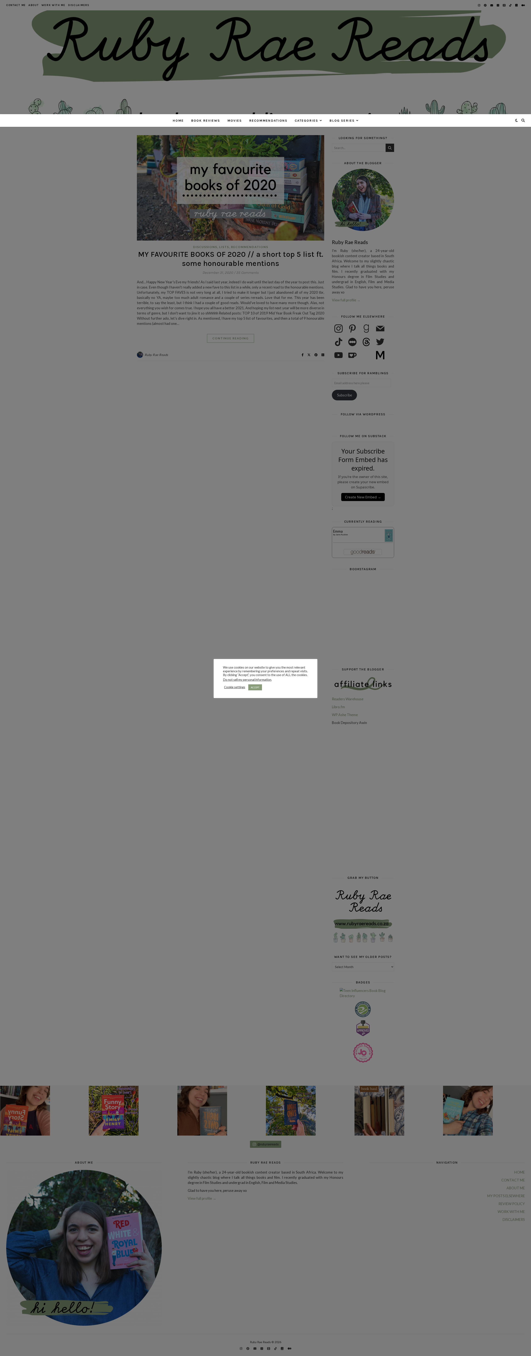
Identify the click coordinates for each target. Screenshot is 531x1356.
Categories (306, 120)
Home (178, 120)
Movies (234, 120)
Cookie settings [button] (234, 687)
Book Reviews (205, 120)
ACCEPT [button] (255, 687)
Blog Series (342, 120)
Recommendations (268, 120)
